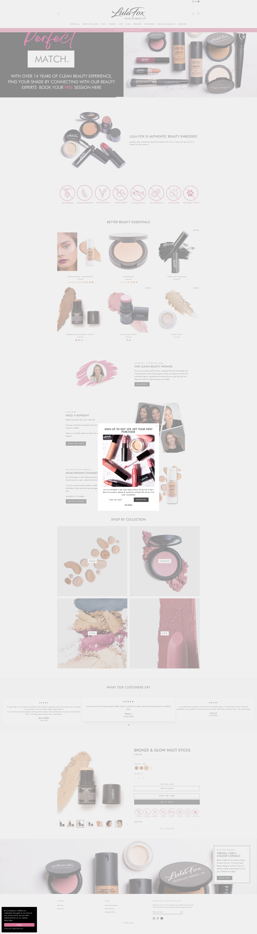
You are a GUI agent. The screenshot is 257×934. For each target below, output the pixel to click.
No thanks (128, 505)
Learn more (8, 920)
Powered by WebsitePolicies (13, 928)
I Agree (19, 925)
